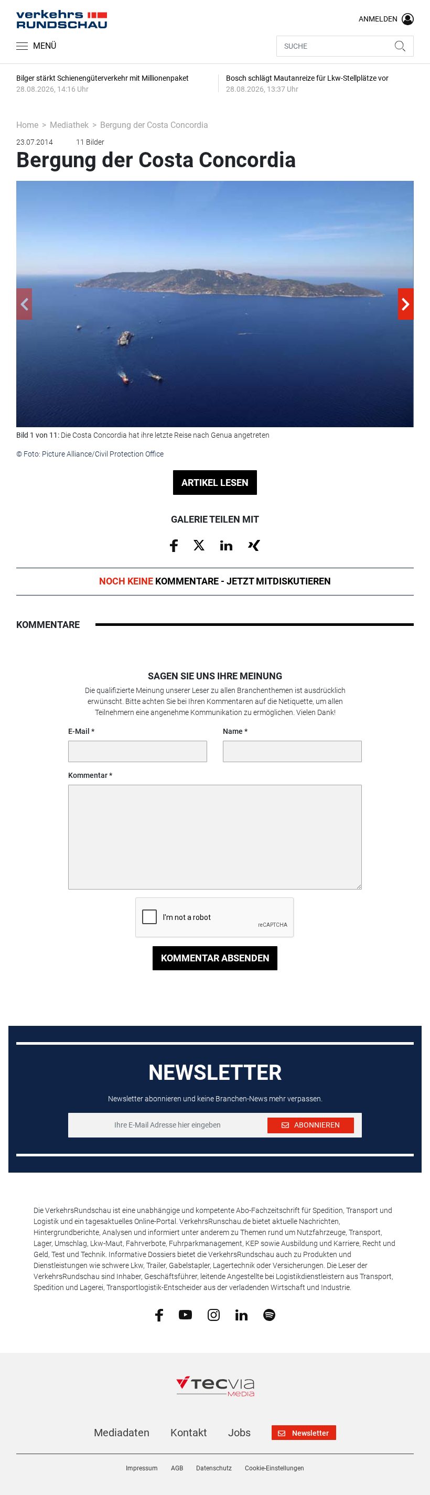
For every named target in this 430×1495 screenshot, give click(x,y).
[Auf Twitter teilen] (199, 544)
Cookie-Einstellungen (274, 1468)
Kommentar (88, 775)
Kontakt (188, 1432)
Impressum (142, 1468)
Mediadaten (121, 1432)
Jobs (239, 1432)
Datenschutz (214, 1468)
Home (27, 125)
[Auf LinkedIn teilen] (226, 544)
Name (233, 731)
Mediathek (69, 125)
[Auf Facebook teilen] (174, 545)
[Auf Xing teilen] (254, 544)
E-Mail (79, 731)
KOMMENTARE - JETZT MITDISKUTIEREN (215, 581)
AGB (177, 1468)
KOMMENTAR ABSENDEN (215, 957)
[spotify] (269, 1314)
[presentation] (24, 304)
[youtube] (185, 1314)
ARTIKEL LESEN (215, 482)
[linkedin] (241, 1314)
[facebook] (159, 1314)
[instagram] (214, 1314)
